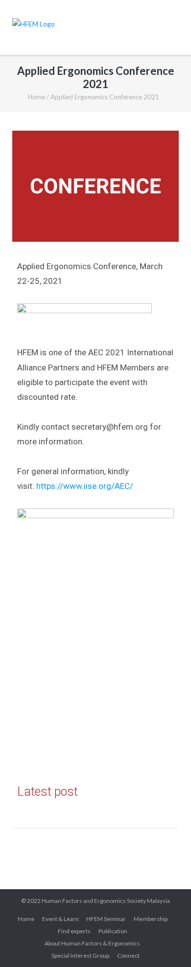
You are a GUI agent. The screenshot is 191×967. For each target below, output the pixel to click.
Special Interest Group (80, 955)
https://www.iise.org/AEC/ (84, 486)
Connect (128, 955)
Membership (150, 918)
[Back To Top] (166, 943)
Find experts (74, 931)
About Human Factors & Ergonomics (92, 943)
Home (36, 97)
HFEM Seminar (106, 918)
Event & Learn (60, 918)
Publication (112, 931)
